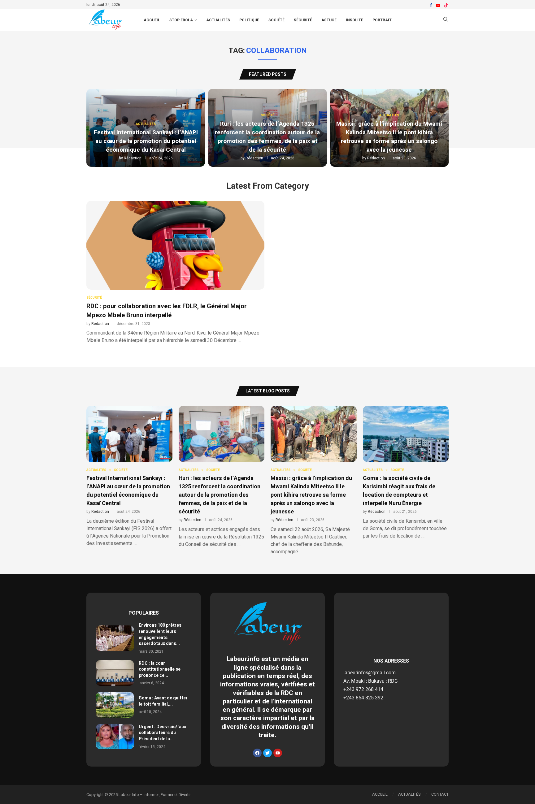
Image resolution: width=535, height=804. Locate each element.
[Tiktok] (446, 5)
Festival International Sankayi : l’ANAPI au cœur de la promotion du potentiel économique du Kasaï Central (146, 141)
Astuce (329, 20)
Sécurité (303, 20)
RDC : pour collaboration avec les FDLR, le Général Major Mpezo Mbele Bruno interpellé (166, 311)
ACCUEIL (152, 20)
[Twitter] (267, 753)
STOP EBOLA (181, 20)
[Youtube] (438, 5)
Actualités (218, 20)
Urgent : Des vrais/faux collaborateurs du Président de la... (162, 733)
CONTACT (440, 794)
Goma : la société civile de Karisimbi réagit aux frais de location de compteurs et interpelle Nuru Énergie (399, 491)
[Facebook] (431, 5)
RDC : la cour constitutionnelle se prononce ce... (160, 669)
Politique (249, 20)
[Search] (445, 20)
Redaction (100, 323)
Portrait (382, 20)
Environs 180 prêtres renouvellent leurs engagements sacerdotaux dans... (160, 634)
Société (276, 20)
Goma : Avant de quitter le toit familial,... (163, 701)
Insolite (354, 20)
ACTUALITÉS (409, 794)
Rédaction (132, 158)
